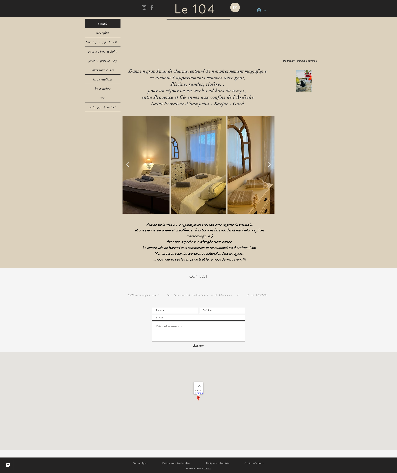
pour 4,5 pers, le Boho (102, 51)
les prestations (102, 79)
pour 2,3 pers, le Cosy (102, 60)
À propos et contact (103, 107)
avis (102, 98)
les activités (103, 88)
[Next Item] (269, 165)
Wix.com (207, 468)
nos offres (102, 33)
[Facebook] (152, 7)
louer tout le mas (102, 70)
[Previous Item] (128, 165)
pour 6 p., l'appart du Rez (103, 42)
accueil (102, 23)
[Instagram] (144, 7)
